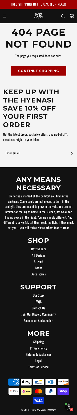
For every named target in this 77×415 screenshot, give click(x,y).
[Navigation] (4, 16)
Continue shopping (38, 71)
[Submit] (71, 153)
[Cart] (71, 16)
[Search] (62, 16)
